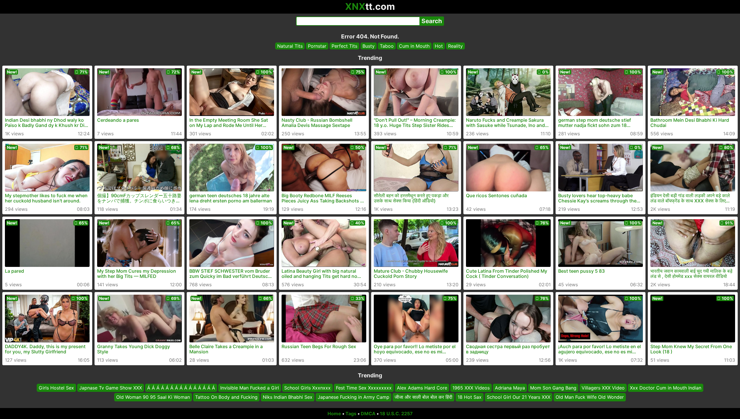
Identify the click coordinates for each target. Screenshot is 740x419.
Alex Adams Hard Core (422, 388)
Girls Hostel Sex (56, 388)
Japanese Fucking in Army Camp (353, 397)
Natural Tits (290, 46)
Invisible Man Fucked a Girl (249, 388)
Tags (350, 413)
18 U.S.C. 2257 (396, 413)
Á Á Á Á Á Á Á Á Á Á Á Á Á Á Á (181, 388)
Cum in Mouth (414, 46)
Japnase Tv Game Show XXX (110, 388)
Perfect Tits (344, 46)
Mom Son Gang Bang (553, 388)
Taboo (387, 46)
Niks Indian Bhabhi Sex (287, 397)
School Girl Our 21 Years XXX (518, 397)
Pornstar (317, 46)
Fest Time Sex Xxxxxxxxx (364, 388)
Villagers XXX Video (603, 388)
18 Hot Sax (470, 397)
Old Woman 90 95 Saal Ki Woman (153, 397)
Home (334, 413)
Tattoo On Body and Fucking (226, 397)
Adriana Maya (510, 388)
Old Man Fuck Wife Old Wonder (590, 397)
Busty (368, 46)
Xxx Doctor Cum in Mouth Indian (665, 388)
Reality (455, 46)
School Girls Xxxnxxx (307, 388)
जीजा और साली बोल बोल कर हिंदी (423, 397)
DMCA (368, 413)
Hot (439, 46)
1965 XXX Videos (471, 388)
